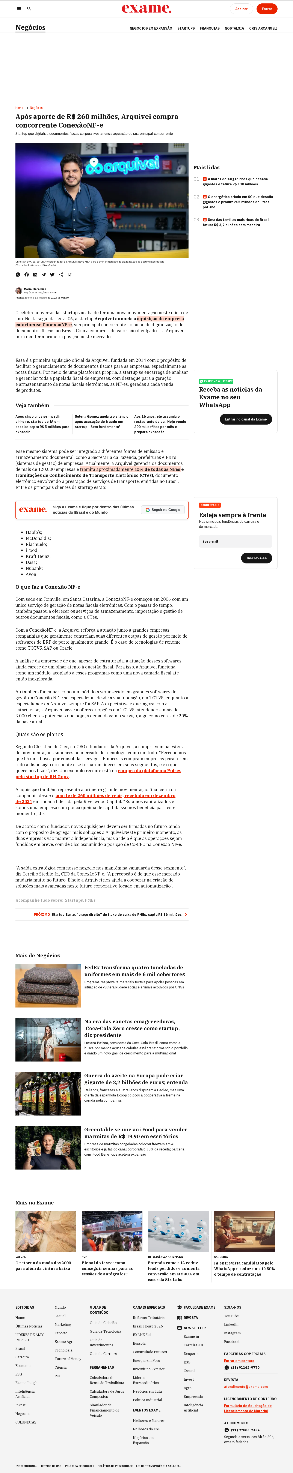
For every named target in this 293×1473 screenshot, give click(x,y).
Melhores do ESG (146, 1429)
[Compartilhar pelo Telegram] (43, 274)
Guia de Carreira (103, 1353)
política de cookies (79, 1466)
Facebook (232, 1341)
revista (191, 1317)
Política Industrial (147, 1400)
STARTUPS (186, 28)
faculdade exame (199, 1307)
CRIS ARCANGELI (263, 28)
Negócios (30, 27)
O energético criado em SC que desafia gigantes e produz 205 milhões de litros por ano (238, 202)
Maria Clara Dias (35, 289)
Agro (188, 1388)
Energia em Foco (146, 1360)
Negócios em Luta (147, 1391)
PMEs (90, 900)
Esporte (61, 1333)
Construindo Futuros (150, 1352)
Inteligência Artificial (25, 1394)
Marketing (63, 1324)
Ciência (61, 1367)
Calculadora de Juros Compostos (107, 1394)
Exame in (191, 1336)
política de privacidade (115, 1466)
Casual (60, 1316)
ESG (18, 1374)
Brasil (20, 1348)
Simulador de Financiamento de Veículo (104, 1410)
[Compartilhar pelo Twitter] (52, 274)
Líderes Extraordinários (146, 1380)
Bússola (139, 1343)
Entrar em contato (239, 1361)
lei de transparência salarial (158, 1466)
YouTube (231, 1316)
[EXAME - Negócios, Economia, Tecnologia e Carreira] (146, 8)
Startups (74, 900)
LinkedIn (231, 1324)
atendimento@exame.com (246, 1386)
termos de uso (51, 1466)
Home (19, 108)
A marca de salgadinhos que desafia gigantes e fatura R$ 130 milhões (235, 181)
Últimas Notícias (28, 1326)
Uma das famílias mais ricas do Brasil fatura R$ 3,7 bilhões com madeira (236, 222)
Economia (23, 1365)
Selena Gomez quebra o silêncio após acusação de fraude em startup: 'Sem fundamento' (101, 421)
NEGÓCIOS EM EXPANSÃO (151, 28)
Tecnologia (63, 1350)
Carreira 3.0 (193, 1345)
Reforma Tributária (149, 1317)
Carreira (22, 1357)
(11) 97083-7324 (245, 1430)
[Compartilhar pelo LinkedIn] (35, 274)
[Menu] (18, 9)
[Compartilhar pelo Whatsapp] (18, 274)
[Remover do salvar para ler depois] (69, 274)
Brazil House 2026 (148, 1326)
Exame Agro (64, 1341)
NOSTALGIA (234, 28)
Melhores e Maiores (149, 1420)
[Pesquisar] (29, 9)
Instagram (232, 1333)
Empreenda (193, 1396)
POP (58, 1376)
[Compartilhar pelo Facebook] (26, 274)
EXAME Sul (142, 1335)
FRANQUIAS (210, 28)
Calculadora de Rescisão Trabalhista (107, 1380)
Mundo (60, 1307)
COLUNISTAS (25, 1422)
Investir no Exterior (149, 1369)
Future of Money (68, 1359)
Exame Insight (27, 1383)
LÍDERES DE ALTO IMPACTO (29, 1337)
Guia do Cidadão (103, 1323)
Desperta (191, 1353)
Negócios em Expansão (143, 1440)
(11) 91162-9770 (245, 1367)
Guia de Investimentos (101, 1342)
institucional (26, 1466)
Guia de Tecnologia (105, 1331)
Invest (20, 1405)
